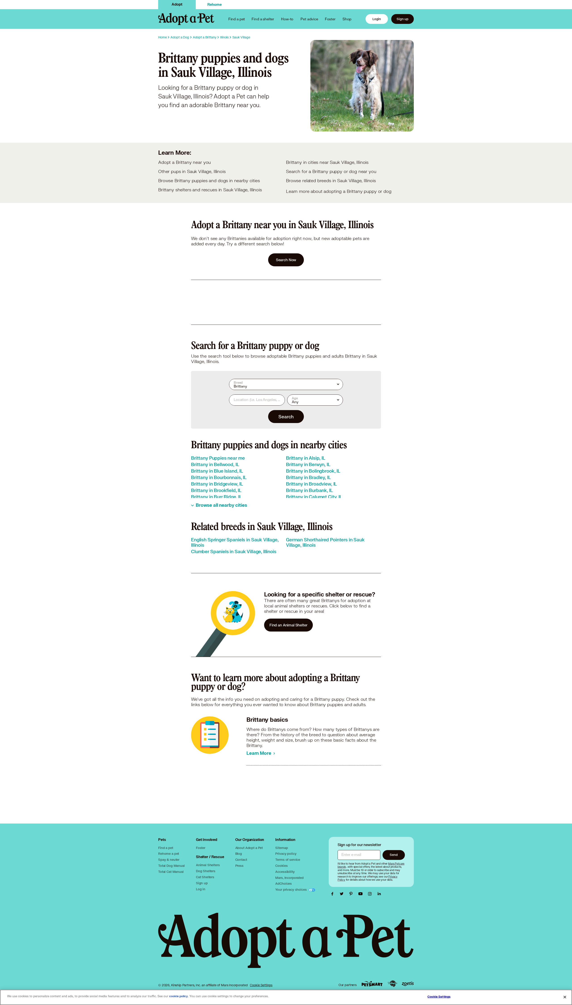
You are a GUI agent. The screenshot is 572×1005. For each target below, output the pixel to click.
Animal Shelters (208, 865)
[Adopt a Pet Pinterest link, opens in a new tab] (352, 893)
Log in (200, 889)
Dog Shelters (205, 871)
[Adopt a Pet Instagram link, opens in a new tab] (371, 893)
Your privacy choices (291, 889)
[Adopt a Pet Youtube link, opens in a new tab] (361, 893)
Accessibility (284, 872)
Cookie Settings (261, 985)
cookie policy (178, 996)
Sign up (402, 19)
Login (376, 19)
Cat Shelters (205, 877)
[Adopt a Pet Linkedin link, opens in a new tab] (379, 893)
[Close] (565, 997)
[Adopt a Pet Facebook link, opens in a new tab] (333, 893)
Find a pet (165, 848)
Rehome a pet (168, 853)
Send (393, 855)
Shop (347, 19)
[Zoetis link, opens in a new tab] (408, 983)
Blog (238, 853)
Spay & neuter (168, 859)
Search (285, 416)
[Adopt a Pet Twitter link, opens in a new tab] (342, 893)
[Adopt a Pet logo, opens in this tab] (286, 945)
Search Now (286, 260)
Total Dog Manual (171, 865)
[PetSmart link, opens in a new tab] (372, 983)
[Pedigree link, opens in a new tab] (392, 983)
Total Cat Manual (171, 872)
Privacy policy (285, 853)
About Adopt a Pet (249, 848)
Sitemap (281, 848)
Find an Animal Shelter (288, 625)
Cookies (281, 865)
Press (239, 865)
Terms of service (287, 859)
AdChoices (283, 883)
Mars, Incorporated (289, 878)
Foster (330, 19)
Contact (241, 859)
